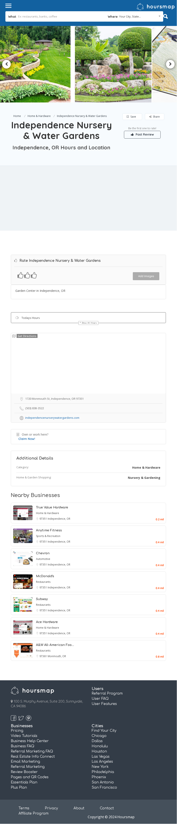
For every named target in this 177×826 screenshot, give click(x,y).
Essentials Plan (24, 782)
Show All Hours (89, 323)
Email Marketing (25, 762)
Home (17, 116)
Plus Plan (19, 787)
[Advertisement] (88, 198)
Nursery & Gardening (144, 478)
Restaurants (43, 582)
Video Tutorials (24, 736)
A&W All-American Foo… (55, 645)
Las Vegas (101, 757)
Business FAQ (22, 746)
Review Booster (24, 772)
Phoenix (99, 777)
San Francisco (104, 787)
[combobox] (134, 16)
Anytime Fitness (49, 530)
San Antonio (103, 782)
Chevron (43, 553)
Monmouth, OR (57, 656)
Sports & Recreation (48, 536)
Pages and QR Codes (30, 777)
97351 (43, 519)
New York (100, 767)
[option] (48, 64)
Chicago (99, 736)
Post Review (144, 134)
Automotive (43, 559)
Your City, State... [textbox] (130, 16)
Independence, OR (59, 519)
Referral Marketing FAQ (32, 751)
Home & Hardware (39, 116)
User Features (104, 704)
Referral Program (107, 693)
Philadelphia (103, 772)
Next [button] (170, 64)
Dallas (97, 741)
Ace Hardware (47, 622)
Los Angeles (102, 762)
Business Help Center (30, 741)
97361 (43, 656)
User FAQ (100, 699)
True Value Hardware (52, 507)
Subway (42, 599)
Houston (99, 751)
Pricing (17, 731)
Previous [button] (6, 64)
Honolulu (100, 746)
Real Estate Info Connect (33, 757)
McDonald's (45, 576)
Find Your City (104, 731)
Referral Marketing (28, 767)
